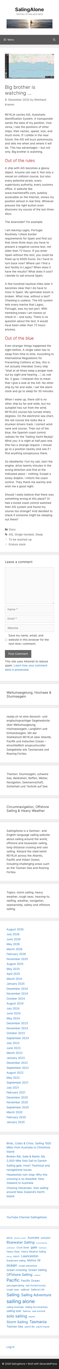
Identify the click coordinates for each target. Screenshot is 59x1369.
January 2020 (16, 1122)
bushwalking (41, 1243)
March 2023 (14, 1053)
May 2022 (13, 1077)
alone (9, 1237)
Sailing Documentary (36, 1307)
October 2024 (16, 998)
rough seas (13, 1289)
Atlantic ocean (20, 1238)
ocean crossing (17, 1270)
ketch (16, 1256)
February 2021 (16, 1092)
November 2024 (17, 993)
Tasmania (38, 1321)
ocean (12, 1265)
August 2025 (15, 964)
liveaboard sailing (16, 1260)
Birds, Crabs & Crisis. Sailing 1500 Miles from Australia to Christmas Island (29, 1147)
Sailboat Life (37, 1289)
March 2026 (14, 949)
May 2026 (13, 944)
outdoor (37, 1275)
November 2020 (17, 1102)
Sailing (13, 1294)
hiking (9, 1257)
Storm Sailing (17, 1322)
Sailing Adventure (36, 1295)
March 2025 (14, 978)
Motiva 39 (33, 1260)
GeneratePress (48, 1363)
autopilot (45, 1237)
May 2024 (13, 1018)
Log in (11, 1347)
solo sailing (17, 1316)
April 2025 (13, 973)
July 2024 (13, 1008)
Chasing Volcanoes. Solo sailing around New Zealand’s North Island (27, 1192)
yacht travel (42, 1326)
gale (34, 1247)
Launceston (29, 1256)
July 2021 (13, 1087)
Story (12, 529)
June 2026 (14, 939)
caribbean (11, 1248)
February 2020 (16, 1117)
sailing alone (21, 1301)
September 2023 (18, 1038)
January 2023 (16, 1058)
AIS (11, 534)
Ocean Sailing (37, 1270)
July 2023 (13, 1043)
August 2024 (15, 1003)
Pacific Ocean (30, 1280)
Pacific (13, 1280)
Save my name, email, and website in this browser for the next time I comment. (29, 639)
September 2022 (18, 1067)
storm (32, 1316)
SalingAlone (29, 9)
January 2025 (16, 983)
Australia (33, 1237)
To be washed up (20, 539)
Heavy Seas (13, 1251)
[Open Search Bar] (54, 40)
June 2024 (14, 1013)
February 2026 (16, 954)
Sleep (39, 534)
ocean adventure (28, 1265)
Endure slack (17, 544)
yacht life (30, 1326)
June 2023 (14, 1048)
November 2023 (17, 1028)
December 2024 (17, 988)
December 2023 (17, 1023)
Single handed (24, 534)
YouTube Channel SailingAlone (27, 1217)
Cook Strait (23, 1247)
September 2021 (17, 1082)
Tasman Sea (15, 1326)
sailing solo (14, 1311)
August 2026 (15, 929)
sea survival (38, 1311)
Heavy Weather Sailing (33, 1251)
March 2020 (14, 1112)
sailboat (25, 1289)
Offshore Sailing (19, 1275)
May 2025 (13, 969)
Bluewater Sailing (21, 1242)
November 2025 (17, 959)
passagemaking (15, 1285)
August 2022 (15, 1072)
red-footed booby (36, 1285)
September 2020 (18, 1107)
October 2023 (16, 1033)
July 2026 (13, 934)
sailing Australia (15, 1307)
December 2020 (17, 1097)
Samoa (26, 1311)
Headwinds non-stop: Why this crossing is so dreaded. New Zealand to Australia (27, 1179)
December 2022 (17, 1062)
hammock (43, 1248)
